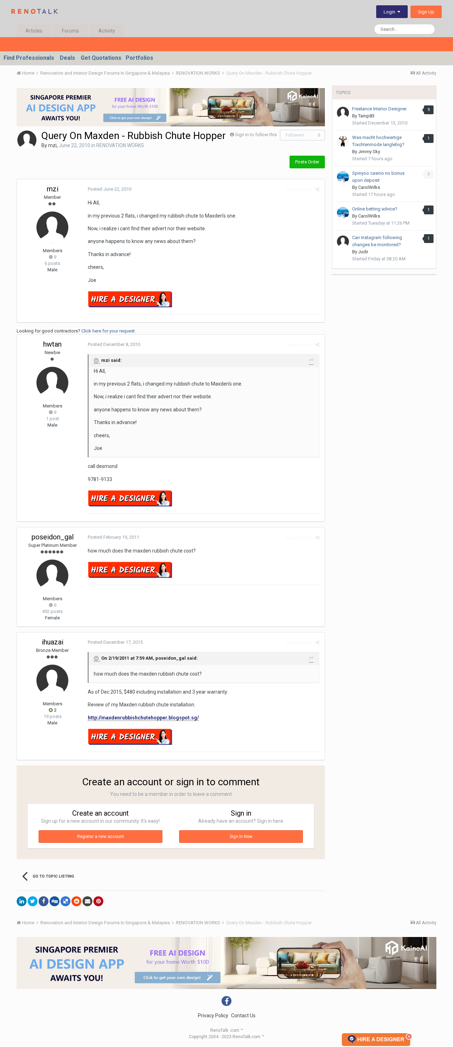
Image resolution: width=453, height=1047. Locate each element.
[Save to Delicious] (65, 901)
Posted (109, 189)
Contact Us (243, 1015)
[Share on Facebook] (43, 901)
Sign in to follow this (256, 134)
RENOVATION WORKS (120, 145)
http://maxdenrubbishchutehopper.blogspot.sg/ (143, 718)
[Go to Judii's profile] (343, 242)
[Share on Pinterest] (98, 901)
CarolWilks (369, 187)
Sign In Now (241, 836)
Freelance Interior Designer (379, 108)
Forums (70, 31)
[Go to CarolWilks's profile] (343, 177)
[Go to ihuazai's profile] (52, 680)
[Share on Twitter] (33, 901)
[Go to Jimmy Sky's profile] (343, 141)
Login (390, 12)
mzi (52, 145)
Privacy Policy (213, 1015)
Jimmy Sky (369, 151)
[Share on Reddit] (76, 901)
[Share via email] (87, 901)
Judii (363, 251)
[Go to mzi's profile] (26, 140)
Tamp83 (366, 115)
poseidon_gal (52, 537)
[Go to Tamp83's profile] (343, 113)
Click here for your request (108, 331)
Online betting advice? (374, 209)
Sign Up (426, 12)
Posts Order (307, 161)
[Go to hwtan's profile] (52, 383)
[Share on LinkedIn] (22, 901)
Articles (33, 31)
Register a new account (100, 836)
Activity (106, 31)
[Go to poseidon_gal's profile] (52, 575)
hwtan (52, 344)
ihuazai (52, 642)
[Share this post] (317, 189)
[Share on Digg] (54, 901)
